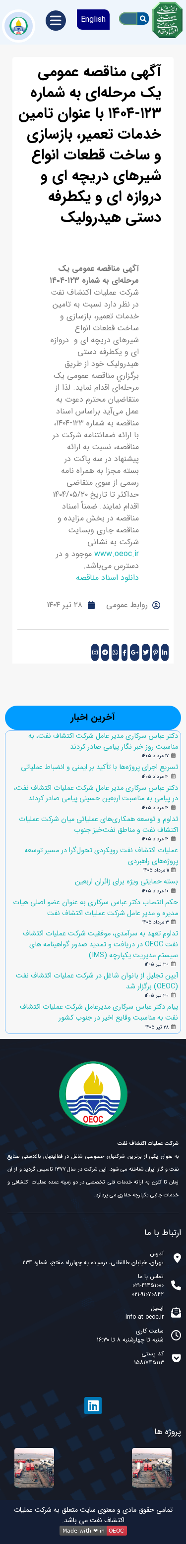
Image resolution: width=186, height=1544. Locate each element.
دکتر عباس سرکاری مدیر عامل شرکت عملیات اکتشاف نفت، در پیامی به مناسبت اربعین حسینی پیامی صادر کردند (96, 793)
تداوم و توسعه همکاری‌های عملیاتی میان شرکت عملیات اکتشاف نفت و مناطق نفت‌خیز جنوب (98, 825)
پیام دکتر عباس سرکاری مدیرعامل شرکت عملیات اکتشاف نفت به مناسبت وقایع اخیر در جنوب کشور (99, 1012)
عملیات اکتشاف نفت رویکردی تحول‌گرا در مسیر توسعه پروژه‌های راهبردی (101, 856)
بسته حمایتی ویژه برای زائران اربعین (126, 881)
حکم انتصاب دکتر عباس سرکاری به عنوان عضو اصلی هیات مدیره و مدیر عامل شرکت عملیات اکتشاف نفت (95, 908)
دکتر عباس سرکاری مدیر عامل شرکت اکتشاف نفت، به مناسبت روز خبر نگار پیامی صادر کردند (103, 741)
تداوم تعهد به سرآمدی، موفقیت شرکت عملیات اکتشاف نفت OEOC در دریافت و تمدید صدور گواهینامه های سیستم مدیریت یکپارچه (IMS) (100, 944)
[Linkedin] (93, 1405)
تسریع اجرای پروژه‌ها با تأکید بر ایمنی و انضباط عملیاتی (99, 767)
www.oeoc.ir (116, 554)
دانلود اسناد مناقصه (107, 577)
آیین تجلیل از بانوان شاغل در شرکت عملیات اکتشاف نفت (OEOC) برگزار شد (97, 981)
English (93, 19)
